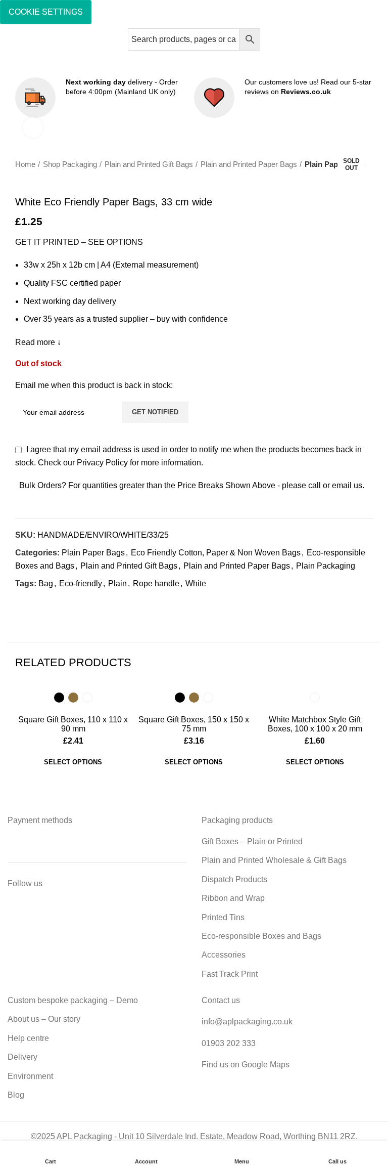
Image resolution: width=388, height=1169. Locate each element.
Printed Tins (223, 917)
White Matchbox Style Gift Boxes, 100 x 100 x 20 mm (315, 724)
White (195, 583)
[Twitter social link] (35, 602)
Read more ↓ (38, 342)
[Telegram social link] (70, 602)
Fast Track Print (230, 974)
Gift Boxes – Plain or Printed (252, 841)
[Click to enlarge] (33, 127)
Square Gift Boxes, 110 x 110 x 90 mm (73, 724)
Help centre (28, 1038)
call (314, 485)
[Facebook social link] (23, 602)
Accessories (224, 954)
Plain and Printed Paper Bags (249, 164)
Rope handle (156, 583)
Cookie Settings (46, 12)
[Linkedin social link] (58, 602)
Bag (45, 583)
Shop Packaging (70, 164)
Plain (117, 583)
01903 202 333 (229, 1043)
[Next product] (368, 181)
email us (347, 485)
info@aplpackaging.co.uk (247, 1021)
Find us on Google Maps (245, 1064)
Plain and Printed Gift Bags (149, 164)
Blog (16, 1095)
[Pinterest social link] (47, 602)
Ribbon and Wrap (233, 898)
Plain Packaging (325, 565)
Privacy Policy (102, 462)
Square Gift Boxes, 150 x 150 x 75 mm (193, 724)
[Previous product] (348, 181)
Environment (30, 1076)
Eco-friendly (80, 583)
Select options (73, 762)
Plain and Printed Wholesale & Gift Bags (274, 860)
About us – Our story (44, 1019)
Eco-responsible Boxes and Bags (261, 936)
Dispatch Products (234, 879)
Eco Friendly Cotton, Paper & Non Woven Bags (216, 552)
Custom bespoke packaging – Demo (73, 1000)
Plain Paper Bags (335, 164)
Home (25, 164)
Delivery (22, 1057)
